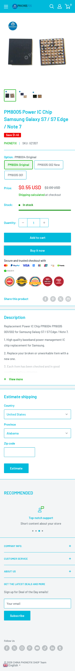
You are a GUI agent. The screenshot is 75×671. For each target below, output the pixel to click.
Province (10, 424)
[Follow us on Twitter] (14, 648)
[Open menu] (6, 6)
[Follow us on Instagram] (22, 648)
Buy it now (37, 250)
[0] (67, 6)
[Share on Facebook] (45, 299)
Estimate (16, 468)
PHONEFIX (10, 143)
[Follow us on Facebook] (7, 648)
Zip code (9, 443)
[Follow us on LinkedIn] (52, 648)
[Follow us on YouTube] (37, 648)
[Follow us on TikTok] (45, 648)
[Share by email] (68, 299)
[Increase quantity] (44, 222)
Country (9, 405)
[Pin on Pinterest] (53, 299)
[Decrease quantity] (23, 222)
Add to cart (37, 237)
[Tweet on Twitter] (60, 299)
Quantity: (10, 222)
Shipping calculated (32, 194)
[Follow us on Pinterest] (29, 648)
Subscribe (17, 615)
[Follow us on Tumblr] (60, 648)
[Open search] (52, 6)
